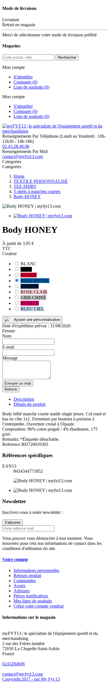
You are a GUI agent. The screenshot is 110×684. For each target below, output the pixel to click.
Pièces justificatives (31, 595)
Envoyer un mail (18, 383)
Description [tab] (24, 399)
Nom (6, 336)
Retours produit (27, 575)
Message (10, 358)
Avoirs (19, 585)
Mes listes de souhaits (33, 600)
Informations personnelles (36, 570)
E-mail (8, 347)
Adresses (22, 590)
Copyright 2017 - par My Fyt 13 (31, 679)
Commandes (25, 580)
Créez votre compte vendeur (39, 606)
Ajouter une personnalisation (37, 319)
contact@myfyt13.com (22, 156)
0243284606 (13, 663)
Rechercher (67, 57)
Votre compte (15, 559)
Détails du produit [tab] (29, 404)
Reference (11, 444)
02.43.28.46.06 (15, 146)
